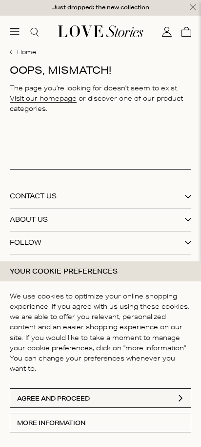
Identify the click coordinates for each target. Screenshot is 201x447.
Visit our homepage (43, 98)
